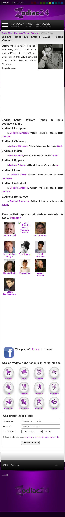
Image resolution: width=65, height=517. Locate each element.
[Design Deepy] (62, 3)
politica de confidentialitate (47, 437)
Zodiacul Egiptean (17, 165)
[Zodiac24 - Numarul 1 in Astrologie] (32, 12)
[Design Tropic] (47, 3)
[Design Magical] (38, 3)
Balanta (39, 394)
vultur (55, 155)
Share (35, 349)
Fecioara (24, 394)
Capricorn (24, 408)
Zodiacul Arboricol (19, 188)
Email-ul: (7, 426)
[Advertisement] (32, 94)
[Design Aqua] (53, 3)
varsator (6, 136)
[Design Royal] (59, 3)
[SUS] (56, 465)
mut (57, 165)
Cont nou (19, 3)
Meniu (5, 25)
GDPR (5, 465)
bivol (59, 146)
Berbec (8, 379)
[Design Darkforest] (41, 3)
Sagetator (8, 408)
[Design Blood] (32, 3)
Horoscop (18, 25)
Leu (8, 394)
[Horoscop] (32, 490)
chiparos (6, 191)
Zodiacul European (19, 133)
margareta (7, 178)
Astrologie (44, 25)
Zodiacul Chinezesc (18, 146)
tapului (5, 205)
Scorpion (54, 394)
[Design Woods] (44, 3)
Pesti (54, 408)
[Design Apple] (50, 3)
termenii (28, 437)
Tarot (30, 25)
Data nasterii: (9, 431)
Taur (24, 379)
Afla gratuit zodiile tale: (18, 415)
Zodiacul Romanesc (20, 201)
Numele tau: (8, 421)
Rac (54, 379)
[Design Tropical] (56, 3)
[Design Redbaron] (35, 3)
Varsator (15, 218)
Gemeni (39, 379)
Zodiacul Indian (16, 155)
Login (6, 3)
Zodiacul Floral (18, 175)
